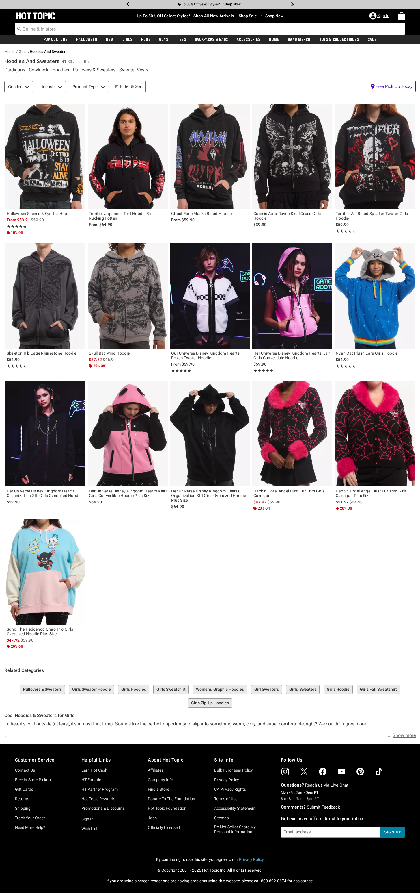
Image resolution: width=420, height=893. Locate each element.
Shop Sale (248, 16)
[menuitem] (401, 16)
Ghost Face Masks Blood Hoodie (201, 213)
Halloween (86, 39)
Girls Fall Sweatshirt (378, 689)
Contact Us (25, 770)
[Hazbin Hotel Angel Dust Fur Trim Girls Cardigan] (292, 433)
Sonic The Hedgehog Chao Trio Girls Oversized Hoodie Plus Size (40, 631)
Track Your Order (30, 818)
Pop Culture (56, 39)
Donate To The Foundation (171, 798)
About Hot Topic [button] (165, 760)
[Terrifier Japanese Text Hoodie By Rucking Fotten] (128, 156)
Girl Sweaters (266, 689)
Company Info (160, 779)
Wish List (89, 828)
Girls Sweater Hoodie (91, 689)
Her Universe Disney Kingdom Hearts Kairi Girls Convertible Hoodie (292, 355)
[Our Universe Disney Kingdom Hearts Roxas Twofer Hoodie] (210, 296)
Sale (372, 39)
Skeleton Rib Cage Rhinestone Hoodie (41, 353)
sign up (392, 832)
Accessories (248, 39)
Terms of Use (225, 798)
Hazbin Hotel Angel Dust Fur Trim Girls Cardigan (288, 493)
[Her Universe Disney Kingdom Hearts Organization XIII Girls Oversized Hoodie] (45, 433)
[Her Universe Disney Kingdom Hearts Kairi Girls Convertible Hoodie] (292, 296)
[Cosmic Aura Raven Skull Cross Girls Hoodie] (292, 156)
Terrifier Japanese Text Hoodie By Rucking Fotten (120, 216)
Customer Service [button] (35, 760)
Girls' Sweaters (302, 689)
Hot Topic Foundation (167, 808)
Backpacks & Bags (211, 39)
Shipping (23, 808)
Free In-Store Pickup (33, 779)
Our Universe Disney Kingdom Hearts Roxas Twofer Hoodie (205, 355)
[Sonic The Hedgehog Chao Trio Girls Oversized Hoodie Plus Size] (45, 571)
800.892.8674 (273, 881)
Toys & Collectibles (339, 39)
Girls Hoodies (133, 689)
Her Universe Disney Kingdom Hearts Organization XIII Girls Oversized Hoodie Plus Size (208, 496)
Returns (22, 798)
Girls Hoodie (338, 689)
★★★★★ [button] (17, 226)
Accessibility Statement (235, 808)
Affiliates (155, 770)
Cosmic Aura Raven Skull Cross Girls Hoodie (287, 216)
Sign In (87, 819)
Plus (145, 39)
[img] (285, 771)
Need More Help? (30, 827)
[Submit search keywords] (19, 28)
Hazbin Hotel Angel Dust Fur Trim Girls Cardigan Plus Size (371, 493)
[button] (380, 16)
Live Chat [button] (339, 785)
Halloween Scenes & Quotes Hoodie (40, 213)
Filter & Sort (131, 86)
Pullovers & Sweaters (42, 689)
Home (274, 39)
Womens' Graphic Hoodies (220, 689)
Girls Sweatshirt (171, 689)
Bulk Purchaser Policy (233, 770)
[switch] (392, 86)
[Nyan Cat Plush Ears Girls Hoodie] (375, 296)
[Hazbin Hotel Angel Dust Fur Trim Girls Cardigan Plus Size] (375, 433)
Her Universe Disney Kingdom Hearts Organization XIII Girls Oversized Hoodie (44, 493)
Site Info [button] (223, 760)
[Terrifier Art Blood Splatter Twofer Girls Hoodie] (375, 156)
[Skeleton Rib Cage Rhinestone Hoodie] (45, 296)
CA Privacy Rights (230, 789)
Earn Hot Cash (94, 770)
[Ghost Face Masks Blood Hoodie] (210, 156)
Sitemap (221, 818)
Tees (181, 39)
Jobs (152, 818)
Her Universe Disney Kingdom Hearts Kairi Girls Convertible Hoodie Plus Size (128, 493)
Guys (163, 39)
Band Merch (299, 39)
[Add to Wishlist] (80, 109)
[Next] (292, 4)
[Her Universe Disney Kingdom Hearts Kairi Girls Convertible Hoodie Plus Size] (128, 433)
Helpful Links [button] (96, 760)
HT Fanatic (91, 779)
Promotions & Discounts (103, 808)
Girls (127, 39)
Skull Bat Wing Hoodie (109, 353)
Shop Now (232, 4)
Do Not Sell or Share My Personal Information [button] (235, 829)
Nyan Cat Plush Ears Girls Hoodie (367, 353)
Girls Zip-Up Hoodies (210, 703)
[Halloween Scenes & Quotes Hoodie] (45, 156)
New (109, 39)
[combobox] (210, 29)
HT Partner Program (99, 789)
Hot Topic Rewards (98, 798)
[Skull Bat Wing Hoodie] (128, 296)
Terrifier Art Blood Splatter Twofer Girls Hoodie (372, 216)
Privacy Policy (226, 779)
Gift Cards (24, 789)
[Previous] (128, 4)
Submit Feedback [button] (323, 807)
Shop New (274, 16)
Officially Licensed (164, 827)
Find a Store (158, 789)
